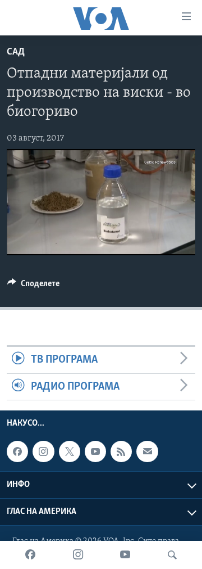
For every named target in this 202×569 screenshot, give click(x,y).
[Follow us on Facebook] (17, 451)
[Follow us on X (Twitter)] (69, 451)
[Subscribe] (147, 451)
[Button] (33, 286)
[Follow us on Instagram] (43, 451)
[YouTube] (125, 555)
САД (16, 52)
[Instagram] (78, 555)
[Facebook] (30, 555)
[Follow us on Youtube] (95, 451)
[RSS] (121, 451)
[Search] (172, 555)
